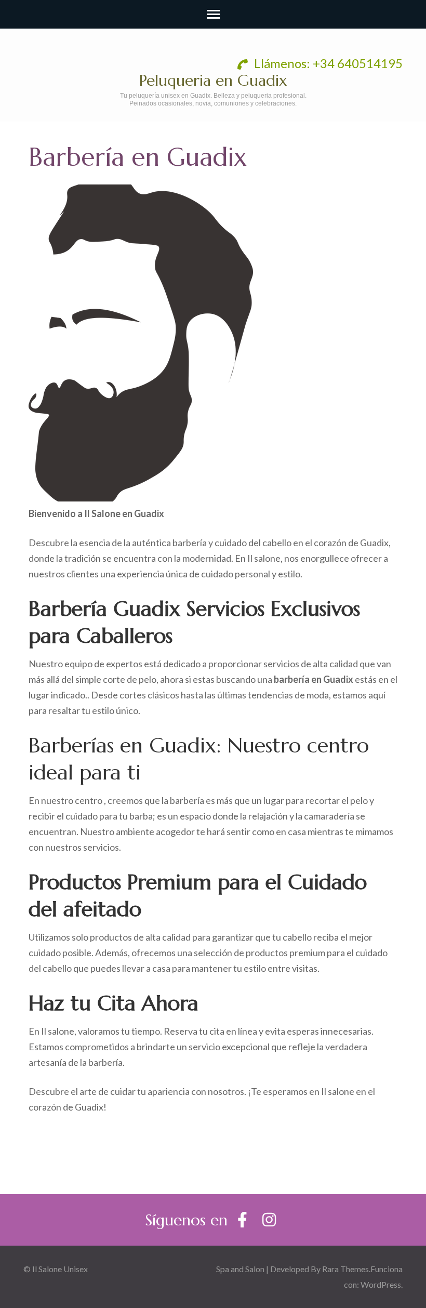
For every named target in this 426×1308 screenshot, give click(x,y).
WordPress (381, 1284)
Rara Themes (345, 1269)
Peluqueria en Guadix (213, 80)
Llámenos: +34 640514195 (327, 63)
